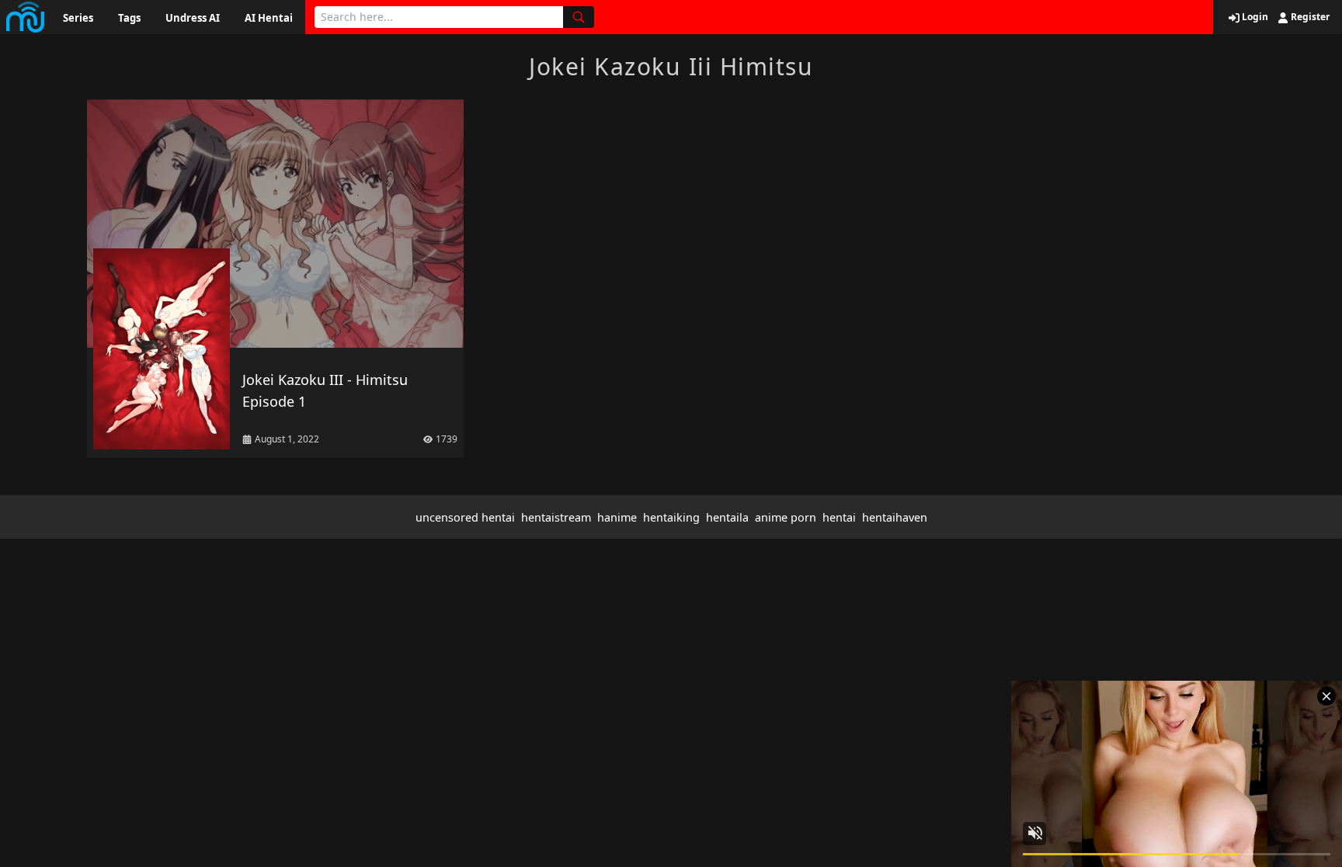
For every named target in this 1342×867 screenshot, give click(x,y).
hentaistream (556, 517)
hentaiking (671, 517)
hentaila (727, 517)
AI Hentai (269, 18)
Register (1309, 17)
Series (78, 18)
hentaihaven (894, 517)
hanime (617, 517)
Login (1253, 17)
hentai (839, 517)
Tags (129, 18)
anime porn (785, 517)
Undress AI (192, 18)
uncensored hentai (465, 517)
